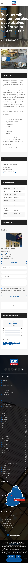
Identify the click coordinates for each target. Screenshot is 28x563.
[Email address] (22, 369)
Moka (14, 442)
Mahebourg (14, 440)
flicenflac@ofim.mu (7, 406)
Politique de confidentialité (14, 560)
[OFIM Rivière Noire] (14, 240)
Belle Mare (14, 419)
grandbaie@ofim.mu (8, 385)
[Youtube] (7, 253)
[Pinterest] (6, 253)
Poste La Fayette (14, 457)
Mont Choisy (14, 444)
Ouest (9, 167)
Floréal (14, 432)
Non (18, 556)
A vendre (16, 197)
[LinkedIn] (12, 369)
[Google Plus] (4, 253)
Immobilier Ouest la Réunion (9, 528)
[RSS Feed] (19, 369)
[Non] (26, 551)
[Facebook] (1, 253)
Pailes (14, 446)
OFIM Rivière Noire (8, 248)
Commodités (7, 222)
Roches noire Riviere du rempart (14, 463)
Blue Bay (14, 421)
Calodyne (14, 423)
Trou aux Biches (14, 473)
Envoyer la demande (14, 296)
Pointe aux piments (14, 453)
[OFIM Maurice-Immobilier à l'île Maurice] (14, 3)
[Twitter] (2, 253)
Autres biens (14, 262)
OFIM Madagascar (6, 519)
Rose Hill (14, 465)
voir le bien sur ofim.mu (14, 148)
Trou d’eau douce (14, 475)
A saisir (16, 213)
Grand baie (14, 436)
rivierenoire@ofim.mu (8, 396)
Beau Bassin (14, 417)
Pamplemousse (14, 448)
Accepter (11, 556)
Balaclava (14, 415)
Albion (14, 413)
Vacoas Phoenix (14, 478)
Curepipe (14, 425)
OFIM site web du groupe (8, 515)
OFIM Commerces (6, 521)
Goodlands (14, 434)
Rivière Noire (12, 171)
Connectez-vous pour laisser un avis (11, 344)
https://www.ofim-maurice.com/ (11, 260)
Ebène (14, 428)
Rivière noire (9, 169)
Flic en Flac (14, 430)
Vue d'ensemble (8, 182)
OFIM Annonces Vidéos (8, 523)
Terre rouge (14, 471)
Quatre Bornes (14, 459)
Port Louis (14, 455)
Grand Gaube (14, 438)
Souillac (14, 467)
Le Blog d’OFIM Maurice (8, 530)
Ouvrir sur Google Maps (9, 173)
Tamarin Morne (14, 469)
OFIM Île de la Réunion (7, 517)
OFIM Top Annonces (7, 525)
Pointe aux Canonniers (14, 450)
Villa (15, 194)
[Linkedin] (5, 253)
